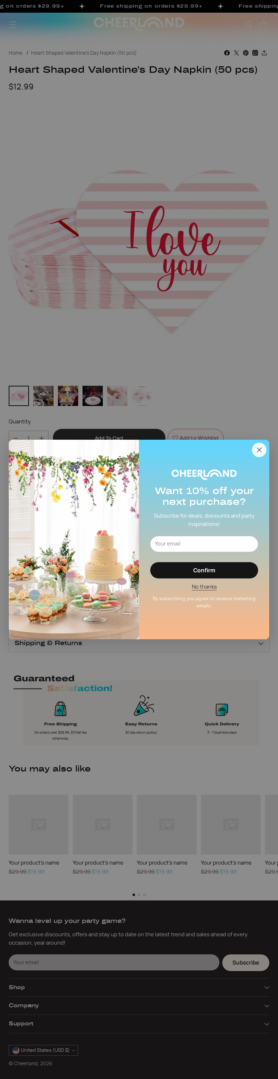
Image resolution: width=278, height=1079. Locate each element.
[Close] (259, 450)
